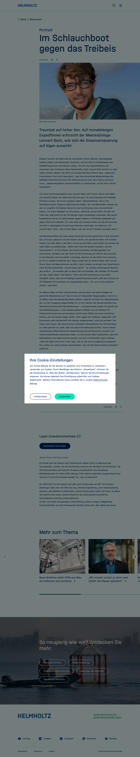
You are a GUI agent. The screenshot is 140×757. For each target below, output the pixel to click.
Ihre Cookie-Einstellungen (51, 360)
